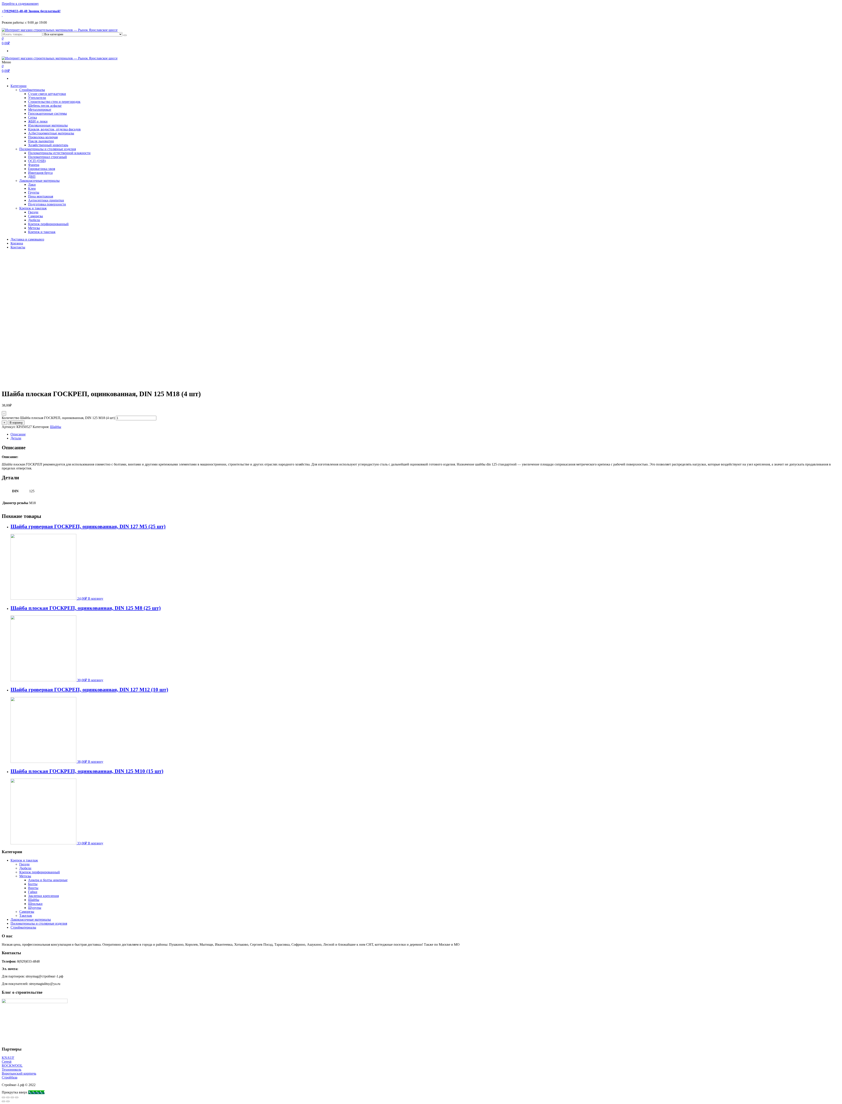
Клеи (32, 188)
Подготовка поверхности (47, 204)
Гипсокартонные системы (47, 113)
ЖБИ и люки (38, 121)
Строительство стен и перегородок (54, 101)
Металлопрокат (39, 109)
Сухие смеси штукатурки (47, 94)
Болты (32, 884)
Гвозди (33, 212)
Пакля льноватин (41, 141)
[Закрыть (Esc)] (3, 1097)
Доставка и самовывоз (27, 239)
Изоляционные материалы (48, 125)
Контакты (18, 247)
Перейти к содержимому (20, 3)
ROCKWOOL (12, 1065)
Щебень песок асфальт (45, 105)
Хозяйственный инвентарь (48, 145)
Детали (16, 438)
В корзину (16, 422)
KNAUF (8, 1057)
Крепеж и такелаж (33, 208)
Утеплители (37, 98)
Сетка (32, 117)
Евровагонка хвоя (41, 169)
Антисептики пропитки (46, 200)
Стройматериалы (32, 90)
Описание (18, 434)
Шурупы (34, 908)
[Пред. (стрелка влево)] (3, 1101)
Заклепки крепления (43, 896)
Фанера (33, 165)
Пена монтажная (40, 196)
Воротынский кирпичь (19, 1073)
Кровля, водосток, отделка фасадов (54, 129)
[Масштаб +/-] (16, 1097)
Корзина (17, 243)
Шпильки (35, 904)
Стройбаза (9, 1077)
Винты (33, 888)
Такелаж (25, 915)
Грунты (33, 192)
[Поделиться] (8, 1097)
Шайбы (55, 427)
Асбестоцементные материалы (51, 133)
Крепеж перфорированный (48, 224)
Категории (19, 86)
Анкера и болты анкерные (48, 880)
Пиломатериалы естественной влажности (59, 153)
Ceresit (6, 1061)
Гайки (32, 892)
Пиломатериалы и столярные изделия (47, 149)
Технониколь (11, 1069)
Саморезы (35, 216)
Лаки (32, 184)
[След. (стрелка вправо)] (8, 1101)
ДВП (32, 176)
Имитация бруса (40, 173)
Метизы (34, 228)
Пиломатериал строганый (47, 157)
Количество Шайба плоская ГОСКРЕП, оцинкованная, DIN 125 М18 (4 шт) (58, 418)
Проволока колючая (43, 137)
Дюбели (34, 220)
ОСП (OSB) (37, 161)
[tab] (425, 434)
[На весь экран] (12, 1097)
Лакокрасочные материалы (39, 180)
